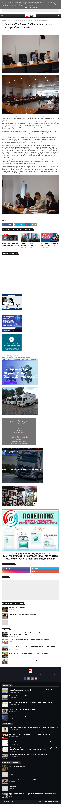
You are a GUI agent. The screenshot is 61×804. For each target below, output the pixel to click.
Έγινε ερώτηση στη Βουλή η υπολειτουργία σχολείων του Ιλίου (10, 245)
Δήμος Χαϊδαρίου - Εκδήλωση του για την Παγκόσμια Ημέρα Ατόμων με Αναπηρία (31, 702)
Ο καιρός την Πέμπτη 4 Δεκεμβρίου (18, 695)
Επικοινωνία (12, 621)
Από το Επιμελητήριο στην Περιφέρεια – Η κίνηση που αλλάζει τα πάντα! (29, 639)
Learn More (28, 7)
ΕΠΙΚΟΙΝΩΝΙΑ (56, 801)
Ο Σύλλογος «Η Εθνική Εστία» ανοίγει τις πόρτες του (50, 244)
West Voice (12, 801)
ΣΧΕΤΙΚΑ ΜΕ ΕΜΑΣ (48, 801)
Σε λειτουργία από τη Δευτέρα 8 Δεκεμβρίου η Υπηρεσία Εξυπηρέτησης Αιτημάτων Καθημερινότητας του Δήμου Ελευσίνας (32, 689)
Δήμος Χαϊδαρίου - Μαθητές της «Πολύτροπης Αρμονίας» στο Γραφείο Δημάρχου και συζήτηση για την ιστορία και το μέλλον (32, 794)
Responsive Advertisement (30, 590)
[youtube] (45, 571)
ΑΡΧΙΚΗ (40, 801)
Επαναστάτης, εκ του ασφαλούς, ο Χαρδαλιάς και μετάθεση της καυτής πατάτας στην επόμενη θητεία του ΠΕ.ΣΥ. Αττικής (32, 633)
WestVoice (5, 31)
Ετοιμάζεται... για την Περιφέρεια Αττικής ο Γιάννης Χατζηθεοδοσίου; (28, 660)
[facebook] (16, 568)
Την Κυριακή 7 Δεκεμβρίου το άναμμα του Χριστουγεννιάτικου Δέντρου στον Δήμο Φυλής (33, 727)
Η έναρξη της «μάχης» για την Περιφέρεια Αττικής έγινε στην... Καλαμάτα (29, 653)
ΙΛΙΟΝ (10, 20)
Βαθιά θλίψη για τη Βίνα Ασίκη (17, 607)
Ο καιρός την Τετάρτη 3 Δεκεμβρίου (19, 716)
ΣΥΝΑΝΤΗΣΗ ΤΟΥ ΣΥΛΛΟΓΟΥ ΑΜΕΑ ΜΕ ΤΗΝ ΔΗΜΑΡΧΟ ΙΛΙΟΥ (30, 244)
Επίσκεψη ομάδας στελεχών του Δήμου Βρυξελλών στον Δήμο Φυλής (28, 754)
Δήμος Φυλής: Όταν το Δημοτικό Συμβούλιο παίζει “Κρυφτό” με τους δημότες (30, 734)
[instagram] (16, 571)
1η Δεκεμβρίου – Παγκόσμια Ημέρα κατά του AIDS (22, 614)
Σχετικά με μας (13, 773)
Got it (35, 7)
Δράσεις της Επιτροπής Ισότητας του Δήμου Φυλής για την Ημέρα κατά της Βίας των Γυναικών (32, 741)
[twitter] (45, 568)
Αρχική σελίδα (5, 20)
